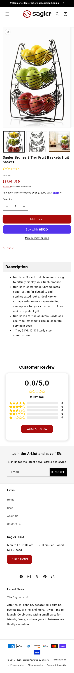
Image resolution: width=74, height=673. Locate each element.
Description (16, 266)
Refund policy (59, 660)
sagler (26, 660)
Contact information (57, 665)
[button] (7, 14)
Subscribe (58, 472)
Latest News (15, 589)
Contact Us (14, 524)
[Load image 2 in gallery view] (36, 141)
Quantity (7, 199)
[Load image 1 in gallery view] (14, 141)
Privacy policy (17, 665)
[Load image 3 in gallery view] (59, 141)
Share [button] (10, 248)
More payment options (37, 238)
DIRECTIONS (19, 559)
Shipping (7, 186)
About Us (12, 516)
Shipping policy (35, 665)
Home (10, 499)
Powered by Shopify (39, 660)
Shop (10, 507)
